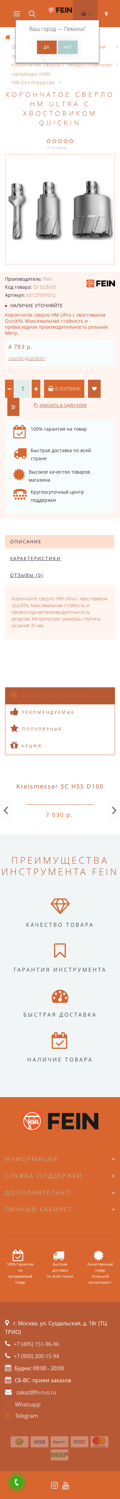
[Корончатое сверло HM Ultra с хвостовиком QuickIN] (60, 209)
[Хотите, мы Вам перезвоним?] (17, 1482)
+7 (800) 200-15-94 (36, 1356)
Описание (26, 541)
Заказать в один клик (63, 405)
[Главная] (8, 37)
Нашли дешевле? (26, 358)
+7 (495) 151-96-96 (36, 1344)
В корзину (67, 388)
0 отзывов (57, 147)
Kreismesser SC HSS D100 (60, 786)
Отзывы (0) (26, 575)
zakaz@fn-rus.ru (36, 1392)
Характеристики (35, 558)
